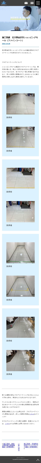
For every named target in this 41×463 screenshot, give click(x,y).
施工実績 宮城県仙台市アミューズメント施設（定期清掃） (31, 445)
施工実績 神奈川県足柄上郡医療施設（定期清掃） (8, 445)
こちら (32, 414)
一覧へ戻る (19, 447)
